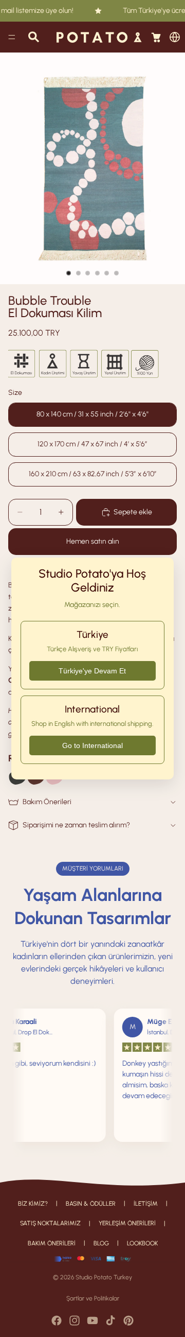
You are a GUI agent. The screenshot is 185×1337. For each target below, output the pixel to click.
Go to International (92, 745)
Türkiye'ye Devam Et (92, 671)
